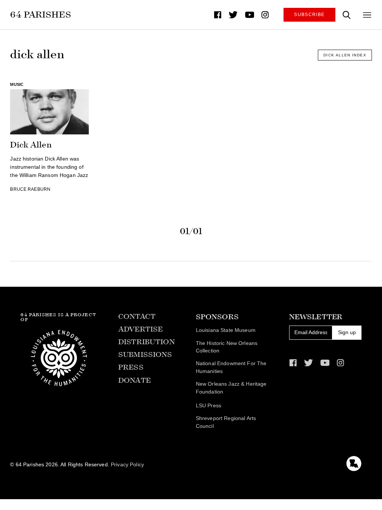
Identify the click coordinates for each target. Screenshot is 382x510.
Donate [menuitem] (134, 380)
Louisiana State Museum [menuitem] (226, 330)
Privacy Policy (127, 464)
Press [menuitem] (131, 367)
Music (17, 84)
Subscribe (309, 14)
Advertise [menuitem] (140, 329)
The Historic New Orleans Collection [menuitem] (226, 347)
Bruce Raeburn (30, 189)
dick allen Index (344, 55)
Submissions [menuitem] (145, 354)
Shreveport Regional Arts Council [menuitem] (226, 422)
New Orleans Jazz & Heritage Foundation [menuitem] (231, 388)
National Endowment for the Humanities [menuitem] (231, 367)
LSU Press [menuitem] (208, 405)
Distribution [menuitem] (146, 342)
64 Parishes (40, 14)
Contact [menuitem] (137, 316)
